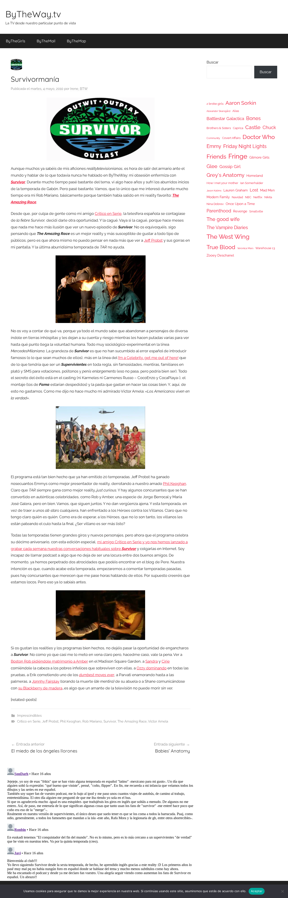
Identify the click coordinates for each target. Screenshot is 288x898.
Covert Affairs (231, 138)
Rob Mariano (92, 721)
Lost (254, 189)
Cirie (166, 661)
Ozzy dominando (151, 668)
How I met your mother (222, 183)
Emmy (214, 146)
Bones (253, 118)
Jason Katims (214, 190)
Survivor (110, 721)
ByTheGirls (15, 41)
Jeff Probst (153, 240)
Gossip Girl (230, 166)
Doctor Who (259, 136)
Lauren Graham (235, 190)
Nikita (268, 197)
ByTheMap (76, 41)
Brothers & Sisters (219, 128)
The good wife (223, 219)
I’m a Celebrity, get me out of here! (148, 357)
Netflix (257, 197)
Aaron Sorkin (240, 103)
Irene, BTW (79, 89)
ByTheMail (46, 41)
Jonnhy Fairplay (45, 681)
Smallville (256, 211)
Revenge (240, 211)
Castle (253, 127)
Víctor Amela (158, 721)
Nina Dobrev (215, 204)
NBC (248, 197)
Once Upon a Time (240, 204)
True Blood (221, 247)
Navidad (237, 197)
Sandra (151, 661)
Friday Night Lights (245, 146)
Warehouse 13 (265, 248)
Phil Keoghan (174, 483)
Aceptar (256, 891)
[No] (282, 891)
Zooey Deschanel (220, 255)
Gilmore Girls (259, 157)
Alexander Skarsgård (218, 111)
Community (213, 138)
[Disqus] (100, 822)
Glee (212, 166)
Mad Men (267, 190)
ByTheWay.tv (33, 14)
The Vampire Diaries (227, 227)
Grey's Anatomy (225, 175)
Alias (235, 111)
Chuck (269, 127)
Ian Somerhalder (251, 183)
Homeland (254, 175)
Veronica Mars (245, 248)
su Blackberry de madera (40, 688)
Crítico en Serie (108, 213)
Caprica (238, 128)
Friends (216, 156)
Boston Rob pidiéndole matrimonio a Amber (49, 661)
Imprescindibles (29, 716)
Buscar (212, 62)
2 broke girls (215, 103)
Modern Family (218, 197)
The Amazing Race (132, 721)
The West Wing (228, 236)
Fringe (237, 156)
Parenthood (219, 211)
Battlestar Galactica (225, 118)
